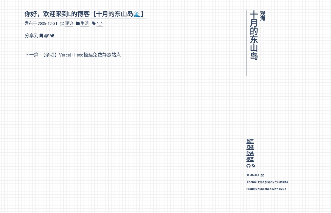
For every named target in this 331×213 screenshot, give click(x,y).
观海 (262, 16)
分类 (250, 153)
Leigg (260, 175)
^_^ (99, 23)
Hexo (282, 189)
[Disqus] (128, 131)
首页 (250, 141)
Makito (283, 182)
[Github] (249, 166)
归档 (250, 147)
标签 (250, 159)
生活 (84, 23)
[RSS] (254, 166)
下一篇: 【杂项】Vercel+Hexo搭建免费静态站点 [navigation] (73, 55)
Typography (265, 182)
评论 (69, 23)
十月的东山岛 (253, 35)
